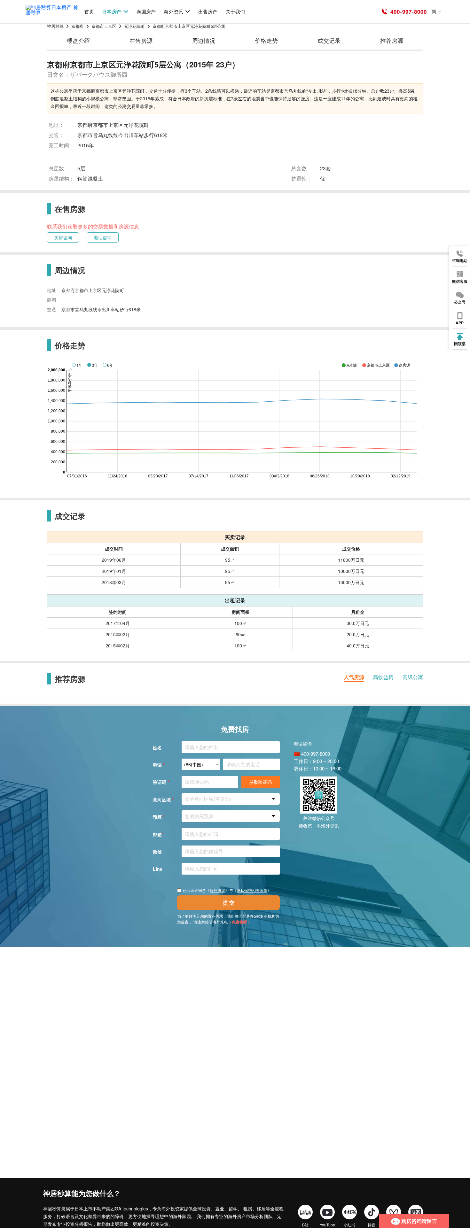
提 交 (228, 902)
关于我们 (235, 12)
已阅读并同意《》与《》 (227, 890)
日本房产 (111, 12)
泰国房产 (146, 12)
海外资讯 (173, 12)
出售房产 (207, 12)
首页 (89, 12)
